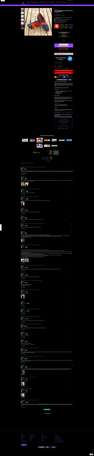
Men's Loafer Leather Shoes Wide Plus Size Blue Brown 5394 (31, 308)
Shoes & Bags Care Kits (23, 440)
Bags (48, 2)
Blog (42, 441)
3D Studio (58, 2)
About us (43, 435)
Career (42, 438)
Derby (23, 215)
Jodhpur (24, 364)
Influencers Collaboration (44, 437)
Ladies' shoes (42, 2)
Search (30, 440)
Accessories (52, 2)
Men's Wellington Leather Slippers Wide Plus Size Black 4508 (31, 188)
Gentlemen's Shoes (34, 2)
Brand (28, 3)
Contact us (30, 439)
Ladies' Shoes (22, 436)
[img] (64, 35)
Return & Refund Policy (64, 122)
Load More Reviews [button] (47, 409)
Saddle (23, 331)
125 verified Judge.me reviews (63, 33)
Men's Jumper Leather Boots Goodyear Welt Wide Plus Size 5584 (31, 316)
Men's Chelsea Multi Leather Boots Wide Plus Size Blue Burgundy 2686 (32, 280)
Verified (47, 160)
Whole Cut (24, 176)
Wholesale (63, 2)
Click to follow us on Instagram (58, 62)
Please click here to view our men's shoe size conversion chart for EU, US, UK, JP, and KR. (63, 112)
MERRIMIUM (56, 9)
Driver (23, 339)
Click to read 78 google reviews (64, 50)
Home (28, 2)
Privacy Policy (31, 438)
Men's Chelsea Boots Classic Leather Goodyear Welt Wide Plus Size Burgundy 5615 (34, 356)
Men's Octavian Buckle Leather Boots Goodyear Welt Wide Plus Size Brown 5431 (34, 223)
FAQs (64, 124)
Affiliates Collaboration (44, 436)
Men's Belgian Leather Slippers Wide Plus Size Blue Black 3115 (31, 196)
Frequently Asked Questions (32, 435)
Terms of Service (31, 437)
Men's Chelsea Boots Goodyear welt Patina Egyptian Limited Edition (32, 244)
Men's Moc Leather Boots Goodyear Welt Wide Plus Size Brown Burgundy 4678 (33, 265)
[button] (50, 151)
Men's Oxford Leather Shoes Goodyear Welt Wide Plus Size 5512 (31, 289)
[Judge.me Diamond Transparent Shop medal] (47, 158)
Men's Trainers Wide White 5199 (27, 388)
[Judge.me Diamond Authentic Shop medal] (43, 158)
